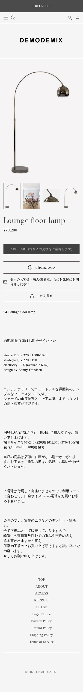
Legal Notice (41, 614)
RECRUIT (41, 600)
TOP (41, 579)
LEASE (41, 607)
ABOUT (41, 586)
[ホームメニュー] (5, 17)
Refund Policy (41, 628)
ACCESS (41, 593)
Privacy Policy (41, 621)
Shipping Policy (41, 635)
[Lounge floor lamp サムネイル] (12, 196)
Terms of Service (42, 642)
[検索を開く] (13, 17)
